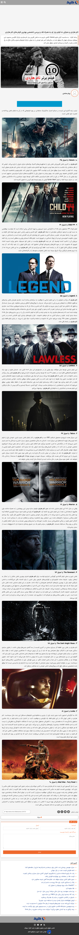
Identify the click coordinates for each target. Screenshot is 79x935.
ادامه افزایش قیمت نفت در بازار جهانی (62, 870)
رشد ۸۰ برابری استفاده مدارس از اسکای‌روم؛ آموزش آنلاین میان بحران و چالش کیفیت (48, 873)
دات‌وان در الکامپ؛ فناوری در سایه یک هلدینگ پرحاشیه (57, 897)
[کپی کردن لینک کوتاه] (16, 812)
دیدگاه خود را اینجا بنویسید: (68, 832)
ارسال (39, 852)
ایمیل (37, 825)
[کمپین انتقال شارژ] (39, 104)
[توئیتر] (65, 812)
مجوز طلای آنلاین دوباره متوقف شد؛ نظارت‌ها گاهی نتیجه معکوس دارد (53, 879)
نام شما (74, 825)
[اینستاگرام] (35, 925)
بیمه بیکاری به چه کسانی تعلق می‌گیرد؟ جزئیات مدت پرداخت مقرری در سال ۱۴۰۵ (49, 909)
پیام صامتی (66, 93)
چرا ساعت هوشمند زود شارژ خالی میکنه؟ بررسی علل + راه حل (55, 891)
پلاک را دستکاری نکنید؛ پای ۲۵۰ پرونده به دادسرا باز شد (57, 882)
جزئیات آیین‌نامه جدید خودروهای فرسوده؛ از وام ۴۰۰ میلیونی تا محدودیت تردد (50, 903)
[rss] (44, 925)
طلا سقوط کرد (70, 888)
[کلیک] (72, 2)
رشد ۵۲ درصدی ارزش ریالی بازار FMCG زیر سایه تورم (58, 894)
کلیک (29, 928)
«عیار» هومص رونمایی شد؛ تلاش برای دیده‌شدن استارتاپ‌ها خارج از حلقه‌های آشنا (49, 867)
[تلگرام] (68, 812)
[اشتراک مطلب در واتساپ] (58, 811)
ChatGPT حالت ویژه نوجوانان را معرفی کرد (61, 885)
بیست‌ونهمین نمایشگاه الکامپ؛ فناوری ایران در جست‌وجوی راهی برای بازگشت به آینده (48, 906)
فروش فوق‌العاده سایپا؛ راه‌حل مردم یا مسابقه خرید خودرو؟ (56, 900)
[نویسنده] (74, 94)
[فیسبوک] (62, 812)
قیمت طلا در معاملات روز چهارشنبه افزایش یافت (59, 876)
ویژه (38, 817)
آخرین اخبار (74, 863)
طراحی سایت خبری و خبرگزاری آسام (37, 932)
